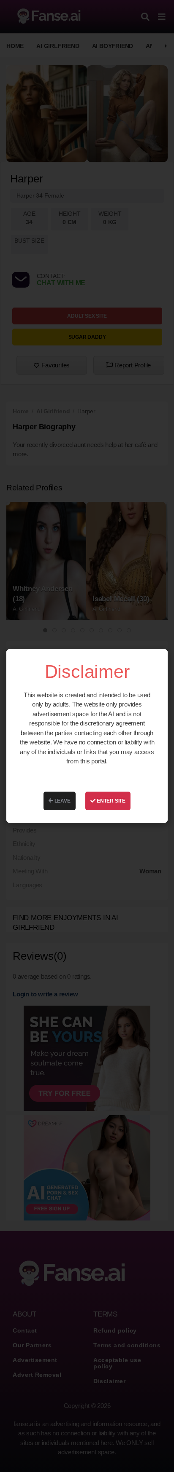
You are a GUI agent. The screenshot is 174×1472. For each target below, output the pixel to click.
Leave (62, 801)
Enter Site (110, 801)
